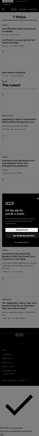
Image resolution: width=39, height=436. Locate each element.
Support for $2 (22, 230)
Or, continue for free (22, 242)
